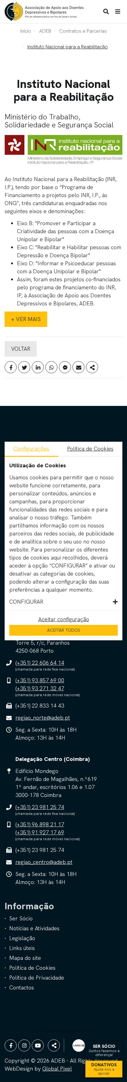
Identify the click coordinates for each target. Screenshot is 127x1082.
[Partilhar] (92, 367)
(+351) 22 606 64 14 (39, 662)
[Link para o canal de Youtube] (38, 1045)
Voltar (20, 348)
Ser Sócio (21, 918)
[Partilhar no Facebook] (11, 367)
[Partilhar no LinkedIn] (38, 367)
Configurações (31, 448)
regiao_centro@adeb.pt (43, 861)
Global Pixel (57, 1068)
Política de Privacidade (36, 977)
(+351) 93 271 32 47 (39, 688)
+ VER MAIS (26, 319)
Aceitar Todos (63, 630)
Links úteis (22, 948)
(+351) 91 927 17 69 (39, 832)
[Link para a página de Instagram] (24, 1045)
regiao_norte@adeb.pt (42, 717)
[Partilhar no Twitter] (24, 367)
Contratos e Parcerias (83, 31)
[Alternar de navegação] (117, 12)
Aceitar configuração (63, 619)
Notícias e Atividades (34, 928)
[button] (63, 602)
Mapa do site (25, 957)
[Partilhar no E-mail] (78, 367)
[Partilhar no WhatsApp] (51, 367)
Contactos (21, 987)
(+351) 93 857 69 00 (39, 680)
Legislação (22, 938)
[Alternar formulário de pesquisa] (106, 12)
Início (25, 31)
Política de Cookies (32, 967)
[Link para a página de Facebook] (11, 1045)
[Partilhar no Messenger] (65, 367)
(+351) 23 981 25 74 (39, 807)
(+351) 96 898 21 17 (39, 824)
